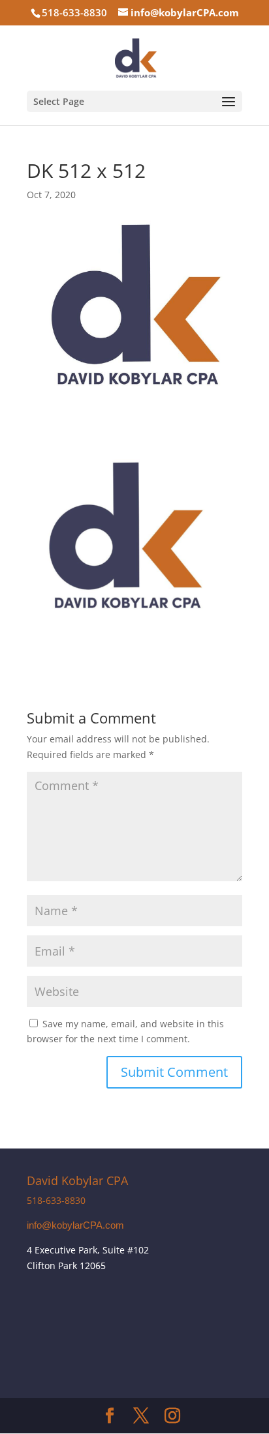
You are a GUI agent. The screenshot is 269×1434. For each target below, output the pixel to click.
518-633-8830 (56, 1200)
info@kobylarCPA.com (75, 1225)
